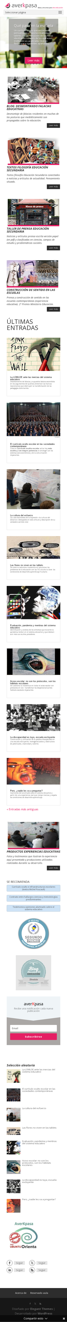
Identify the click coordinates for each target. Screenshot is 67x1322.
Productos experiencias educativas (33, 851)
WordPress (45, 1313)
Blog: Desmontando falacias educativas (29, 107)
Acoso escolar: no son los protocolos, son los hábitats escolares (33, 682)
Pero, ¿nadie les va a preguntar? (26, 790)
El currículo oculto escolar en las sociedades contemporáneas (32, 445)
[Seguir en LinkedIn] (10, 1270)
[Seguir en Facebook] (10, 1263)
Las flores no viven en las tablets (26, 565)
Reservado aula (39, 1293)
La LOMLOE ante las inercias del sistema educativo (31, 378)
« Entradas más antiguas (22, 809)
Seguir (19, 1262)
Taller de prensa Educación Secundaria (28, 230)
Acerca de (20, 1293)
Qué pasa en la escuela (33, 25)
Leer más (34, 60)
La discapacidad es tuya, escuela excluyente (32, 737)
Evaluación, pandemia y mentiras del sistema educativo (32, 626)
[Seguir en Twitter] (32, 1263)
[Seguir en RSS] (32, 1270)
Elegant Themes (41, 1309)
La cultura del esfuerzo (21, 515)
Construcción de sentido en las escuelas (31, 291)
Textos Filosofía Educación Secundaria (27, 168)
